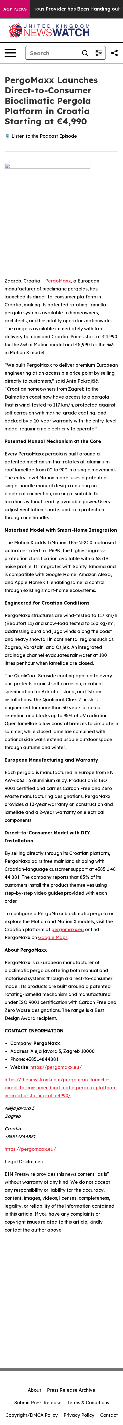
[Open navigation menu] (10, 53)
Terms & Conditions (88, 1402)
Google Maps (53, 937)
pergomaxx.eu (67, 929)
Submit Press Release (37, 1402)
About (34, 1390)
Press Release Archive (71, 1390)
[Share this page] (114, 53)
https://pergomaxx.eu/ (56, 1067)
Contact (109, 1415)
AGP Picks (15, 9)
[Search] (85, 52)
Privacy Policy (79, 1415)
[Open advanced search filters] (99, 52)
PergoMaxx (58, 281)
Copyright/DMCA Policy (31, 1415)
